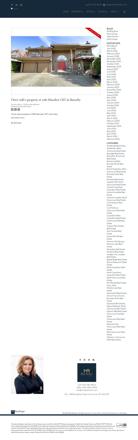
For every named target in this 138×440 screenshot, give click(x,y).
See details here (17, 118)
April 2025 (111, 80)
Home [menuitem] (66, 12)
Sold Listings (112, 39)
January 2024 (113, 103)
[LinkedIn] (17, 5)
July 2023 (111, 108)
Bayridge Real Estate (115, 154)
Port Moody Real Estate (116, 283)
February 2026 (113, 54)
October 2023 (113, 105)
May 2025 (111, 77)
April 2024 (111, 100)
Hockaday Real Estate (116, 249)
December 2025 (114, 59)
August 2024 (112, 95)
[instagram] (84, 359)
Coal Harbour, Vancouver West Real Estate (116, 210)
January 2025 (113, 87)
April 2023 (111, 116)
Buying (90, 12)
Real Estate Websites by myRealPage (114, 413)
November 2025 (114, 61)
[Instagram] (21, 5)
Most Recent (112, 46)
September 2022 (114, 126)
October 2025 (113, 64)
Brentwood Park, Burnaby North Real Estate (115, 163)
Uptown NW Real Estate (117, 311)
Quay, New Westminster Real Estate (114, 288)
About (114, 12)
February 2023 (113, 121)
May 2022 (111, 131)
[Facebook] (12, 5)
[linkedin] (89, 359)
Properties (76, 12)
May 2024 (111, 98)
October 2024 (113, 92)
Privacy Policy (96, 413)
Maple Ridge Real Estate (117, 260)
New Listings (112, 34)
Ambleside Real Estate (116, 146)
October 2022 (113, 124)
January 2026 (113, 56)
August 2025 (112, 69)
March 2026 (112, 51)
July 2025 (111, 72)
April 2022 (111, 134)
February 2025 (113, 85)
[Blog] (93, 359)
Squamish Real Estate (116, 304)
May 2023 (111, 113)
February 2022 (113, 139)
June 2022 (111, 129)
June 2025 (111, 74)
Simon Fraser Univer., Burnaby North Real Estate (116, 298)
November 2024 (114, 90)
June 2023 (111, 111)
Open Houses (112, 36)
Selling (102, 12)
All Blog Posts (112, 31)
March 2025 (112, 82)
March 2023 (112, 118)
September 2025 (114, 67)
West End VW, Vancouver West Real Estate (116, 326)
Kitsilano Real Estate (115, 252)
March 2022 (112, 136)
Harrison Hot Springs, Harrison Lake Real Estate (116, 244)
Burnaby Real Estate (24, 106)
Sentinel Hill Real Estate (117, 293)
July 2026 (111, 49)
